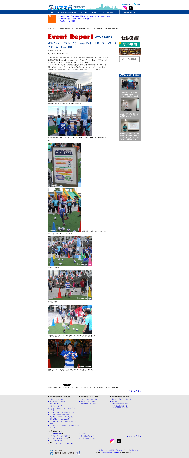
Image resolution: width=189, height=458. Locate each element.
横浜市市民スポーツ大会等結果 (59, 419)
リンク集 (83, 433)
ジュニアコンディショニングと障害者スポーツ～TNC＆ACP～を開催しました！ (130, 115)
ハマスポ (66, 6)
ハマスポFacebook (56, 433)
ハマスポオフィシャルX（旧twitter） (61, 436)
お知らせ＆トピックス (57, 399)
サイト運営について (101, 450)
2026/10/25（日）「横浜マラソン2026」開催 (75, 19)
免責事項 (111, 450)
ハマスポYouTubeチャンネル (59, 438)
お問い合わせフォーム (88, 438)
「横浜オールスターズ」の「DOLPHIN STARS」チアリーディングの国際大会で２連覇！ (129, 94)
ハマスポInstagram (56, 440)
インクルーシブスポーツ (57, 401)
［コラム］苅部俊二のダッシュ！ (60, 414)
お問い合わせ (129, 4)
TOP (51, 12)
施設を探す (115, 401)
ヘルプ (138, 4)
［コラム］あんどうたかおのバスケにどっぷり (64, 412)
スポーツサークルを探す (88, 401)
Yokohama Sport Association (111, 452)
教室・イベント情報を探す (89, 399)
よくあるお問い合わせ (88, 436)
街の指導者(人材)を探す (88, 403)
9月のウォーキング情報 (67, 21)
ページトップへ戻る (134, 391)
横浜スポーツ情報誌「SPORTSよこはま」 (63, 417)
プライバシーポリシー (122, 450)
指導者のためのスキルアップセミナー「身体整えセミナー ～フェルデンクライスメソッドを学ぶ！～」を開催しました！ (129, 136)
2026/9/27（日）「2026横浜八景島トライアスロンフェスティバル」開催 (84, 16)
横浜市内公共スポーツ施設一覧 (121, 399)
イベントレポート (58, 28)
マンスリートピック (56, 406)
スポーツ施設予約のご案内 (120, 403)
